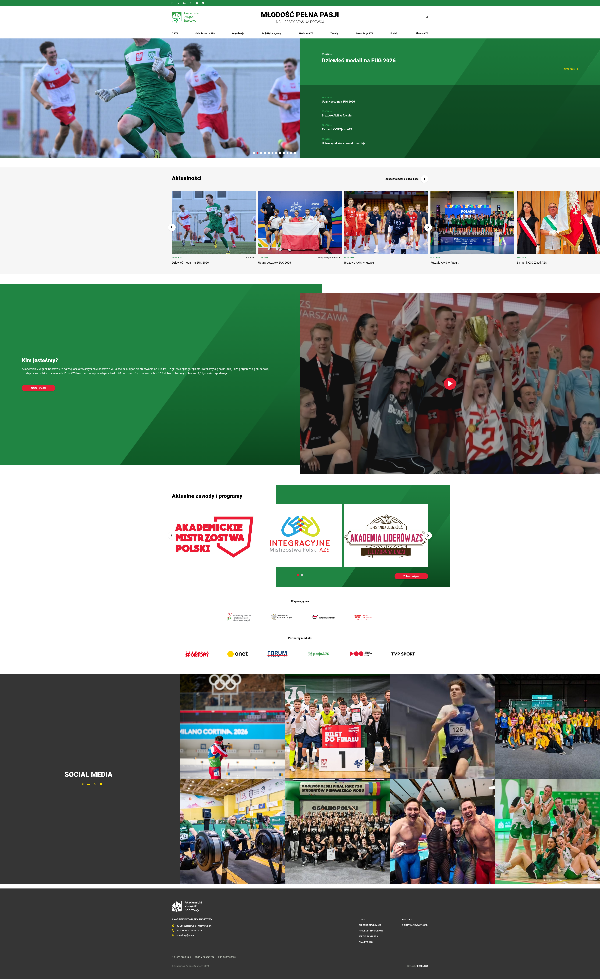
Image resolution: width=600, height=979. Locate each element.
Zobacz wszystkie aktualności (402, 178)
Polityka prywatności (415, 925)
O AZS (175, 33)
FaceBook (172, 3)
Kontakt (394, 33)
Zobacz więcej (411, 576)
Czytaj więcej (569, 69)
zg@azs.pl (189, 935)
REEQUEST (422, 966)
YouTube (197, 3)
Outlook (203, 3)
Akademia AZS (306, 33)
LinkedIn (184, 3)
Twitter (191, 3)
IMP (300, 535)
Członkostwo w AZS (205, 33)
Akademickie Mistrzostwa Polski (214, 535)
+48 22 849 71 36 (193, 930)
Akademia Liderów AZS (386, 535)
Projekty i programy (271, 33)
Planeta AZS (422, 33)
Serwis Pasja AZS (364, 33)
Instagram (178, 3)
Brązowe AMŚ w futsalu (351, 60)
